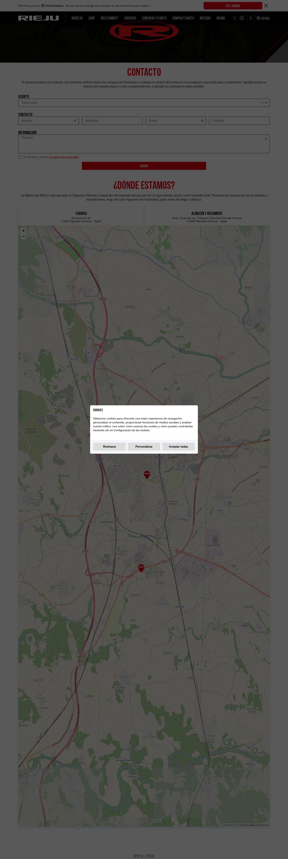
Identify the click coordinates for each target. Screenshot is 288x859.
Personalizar (144, 446)
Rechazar (109, 446)
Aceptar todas (178, 446)
